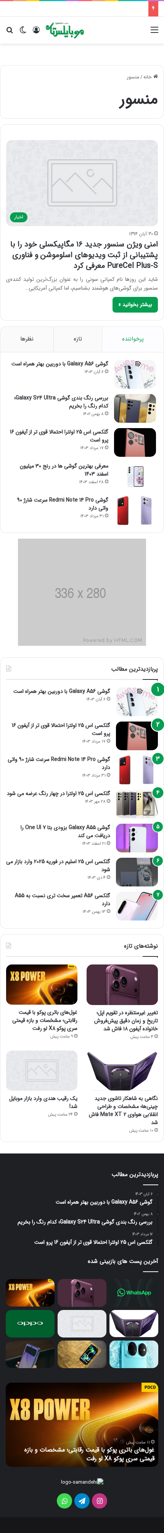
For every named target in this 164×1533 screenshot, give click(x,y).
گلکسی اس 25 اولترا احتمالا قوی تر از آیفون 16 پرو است (59, 436)
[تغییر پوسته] (23, 33)
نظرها (27, 339)
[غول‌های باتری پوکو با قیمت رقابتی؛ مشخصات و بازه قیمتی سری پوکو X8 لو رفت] (41, 984)
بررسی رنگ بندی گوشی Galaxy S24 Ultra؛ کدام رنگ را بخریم (61, 402)
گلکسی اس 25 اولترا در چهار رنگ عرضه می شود (58, 793)
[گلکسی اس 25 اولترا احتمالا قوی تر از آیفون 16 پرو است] (135, 442)
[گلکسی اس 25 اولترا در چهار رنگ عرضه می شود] (137, 804)
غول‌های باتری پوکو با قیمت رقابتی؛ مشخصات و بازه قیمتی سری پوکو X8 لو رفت (44, 1020)
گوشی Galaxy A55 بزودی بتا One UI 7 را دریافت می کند (65, 831)
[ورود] (36, 33)
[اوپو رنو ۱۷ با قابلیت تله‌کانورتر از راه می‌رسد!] (30, 1324)
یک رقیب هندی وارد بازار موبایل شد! (43, 1102)
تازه (78, 339)
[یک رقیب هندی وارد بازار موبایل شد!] (41, 1071)
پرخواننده (133, 339)
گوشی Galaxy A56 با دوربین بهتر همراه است (59, 364)
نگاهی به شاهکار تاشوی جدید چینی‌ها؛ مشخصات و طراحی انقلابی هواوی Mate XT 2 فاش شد (123, 1110)
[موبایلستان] (65, 30)
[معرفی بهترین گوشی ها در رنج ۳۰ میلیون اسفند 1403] (135, 476)
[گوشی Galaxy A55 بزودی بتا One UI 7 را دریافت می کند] (137, 838)
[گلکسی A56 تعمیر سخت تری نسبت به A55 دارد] (137, 906)
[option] (82, 1425)
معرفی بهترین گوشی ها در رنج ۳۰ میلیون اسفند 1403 (64, 470)
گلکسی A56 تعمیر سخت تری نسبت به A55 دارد (62, 899)
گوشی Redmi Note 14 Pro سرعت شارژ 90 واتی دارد (62, 504)
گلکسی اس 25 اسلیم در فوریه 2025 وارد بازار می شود (58, 865)
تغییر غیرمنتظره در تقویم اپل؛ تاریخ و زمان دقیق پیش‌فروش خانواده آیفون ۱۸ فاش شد (126, 1020)
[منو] (154, 33)
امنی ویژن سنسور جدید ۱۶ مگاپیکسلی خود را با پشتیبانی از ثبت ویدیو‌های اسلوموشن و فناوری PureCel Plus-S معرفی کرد (84, 255)
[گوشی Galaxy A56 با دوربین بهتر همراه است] (135, 374)
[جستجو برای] (9, 33)
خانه (148, 77)
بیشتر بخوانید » (135, 304)
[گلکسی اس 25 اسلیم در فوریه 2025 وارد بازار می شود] (137, 872)
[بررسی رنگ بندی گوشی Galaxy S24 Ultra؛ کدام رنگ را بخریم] (135, 408)
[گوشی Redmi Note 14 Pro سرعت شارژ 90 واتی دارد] (135, 510)
